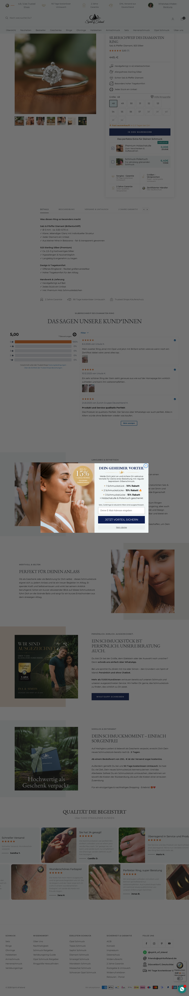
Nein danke (121, 527)
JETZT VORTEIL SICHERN (121, 519)
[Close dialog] (146, 466)
